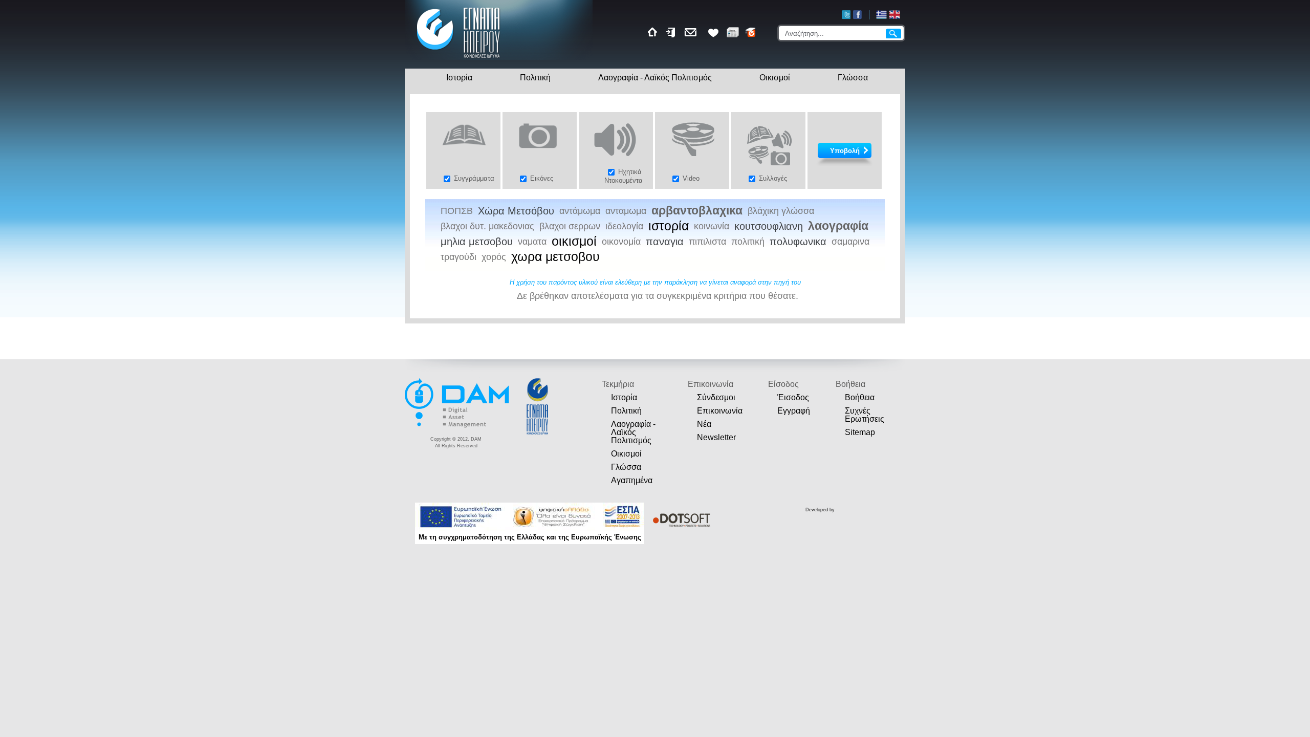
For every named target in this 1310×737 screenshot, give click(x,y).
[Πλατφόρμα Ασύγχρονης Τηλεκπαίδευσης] (751, 32)
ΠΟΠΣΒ (457, 211)
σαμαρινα (850, 241)
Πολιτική (535, 77)
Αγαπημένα (631, 480)
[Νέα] (733, 32)
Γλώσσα (853, 77)
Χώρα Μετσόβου (516, 210)
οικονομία (621, 241)
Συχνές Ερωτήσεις (864, 414)
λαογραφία (838, 226)
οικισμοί (574, 241)
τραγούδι (458, 257)
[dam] (458, 426)
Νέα (704, 424)
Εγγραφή (793, 410)
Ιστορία (459, 77)
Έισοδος (793, 397)
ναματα (532, 241)
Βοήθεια (860, 397)
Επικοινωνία (720, 410)
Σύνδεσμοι (716, 397)
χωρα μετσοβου (555, 257)
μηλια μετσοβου (477, 241)
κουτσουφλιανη (768, 226)
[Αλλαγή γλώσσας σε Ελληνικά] (881, 14)
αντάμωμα (579, 211)
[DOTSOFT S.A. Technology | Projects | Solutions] (679, 519)
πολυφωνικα (798, 241)
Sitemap (860, 432)
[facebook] (857, 14)
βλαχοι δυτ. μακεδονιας (487, 226)
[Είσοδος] (672, 32)
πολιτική (748, 241)
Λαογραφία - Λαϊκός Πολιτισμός (655, 77)
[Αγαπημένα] (713, 32)
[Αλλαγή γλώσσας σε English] (894, 14)
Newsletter (716, 437)
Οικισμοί (774, 77)
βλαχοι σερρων (569, 226)
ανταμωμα (625, 211)
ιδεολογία (624, 226)
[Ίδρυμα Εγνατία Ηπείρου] (459, 59)
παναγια (665, 241)
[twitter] (846, 14)
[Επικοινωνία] (692, 32)
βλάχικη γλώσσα (781, 211)
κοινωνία (711, 226)
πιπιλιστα (707, 241)
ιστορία (668, 226)
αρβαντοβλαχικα (697, 210)
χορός (494, 257)
